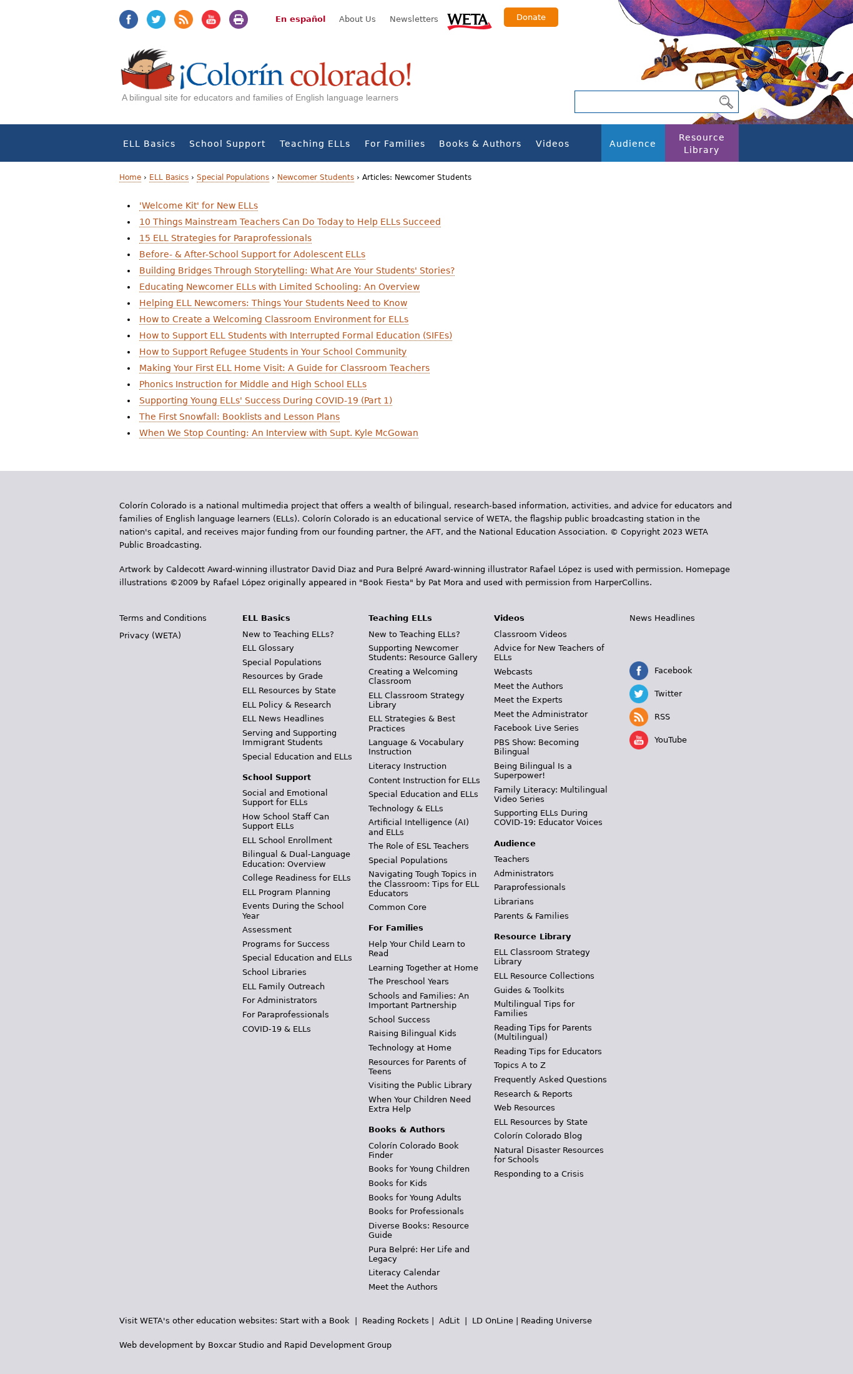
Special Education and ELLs (297, 756)
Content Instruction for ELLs (424, 780)
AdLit (449, 1320)
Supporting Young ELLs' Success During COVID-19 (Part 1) (265, 400)
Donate (531, 17)
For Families (395, 144)
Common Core (397, 907)
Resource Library (702, 143)
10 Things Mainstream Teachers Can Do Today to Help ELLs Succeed (290, 222)
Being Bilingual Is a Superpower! (533, 770)
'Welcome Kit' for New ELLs (198, 205)
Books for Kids (397, 1183)
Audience (632, 144)
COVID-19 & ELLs (276, 1029)
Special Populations (233, 177)
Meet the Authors (403, 1287)
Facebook (128, 19)
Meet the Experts (528, 699)
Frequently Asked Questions (550, 1079)
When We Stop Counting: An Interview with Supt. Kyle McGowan (278, 433)
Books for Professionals (416, 1211)
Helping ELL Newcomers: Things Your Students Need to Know (273, 303)
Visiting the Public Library (420, 1085)
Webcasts (513, 671)
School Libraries (274, 972)
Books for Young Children (419, 1169)
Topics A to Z (520, 1065)
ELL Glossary (268, 648)
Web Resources (524, 1107)
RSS (183, 19)
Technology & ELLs (405, 808)
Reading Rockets (395, 1320)
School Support (227, 144)
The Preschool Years (408, 981)
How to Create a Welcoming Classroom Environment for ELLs (273, 319)
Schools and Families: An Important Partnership (418, 1000)
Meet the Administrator (541, 714)
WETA (470, 19)
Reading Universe (556, 1320)
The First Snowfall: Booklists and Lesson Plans (239, 417)
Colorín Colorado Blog (538, 1135)
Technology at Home (409, 1047)
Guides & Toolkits (529, 990)
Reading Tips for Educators (548, 1051)
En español (300, 19)
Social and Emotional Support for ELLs (285, 797)
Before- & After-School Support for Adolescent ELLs (252, 254)
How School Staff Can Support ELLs (285, 821)
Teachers (512, 859)
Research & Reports (533, 1094)
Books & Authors (480, 144)
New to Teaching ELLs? (288, 634)
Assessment (267, 929)
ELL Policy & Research (286, 704)
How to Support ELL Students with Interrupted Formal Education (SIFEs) (295, 335)
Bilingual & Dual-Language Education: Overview (296, 858)
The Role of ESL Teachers (418, 846)
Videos (552, 144)
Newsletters (414, 19)
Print (238, 19)
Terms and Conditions (163, 618)
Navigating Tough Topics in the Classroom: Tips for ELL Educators (423, 883)
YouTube (211, 19)
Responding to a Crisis (539, 1174)
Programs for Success (286, 944)
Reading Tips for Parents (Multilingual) (543, 1032)
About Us (357, 19)
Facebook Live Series (536, 728)
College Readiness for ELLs (296, 877)
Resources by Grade (282, 676)
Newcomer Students (315, 177)
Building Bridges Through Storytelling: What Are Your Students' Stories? (297, 270)
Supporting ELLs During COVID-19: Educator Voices (548, 817)
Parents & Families (531, 916)
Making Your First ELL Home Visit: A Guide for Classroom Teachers (284, 368)
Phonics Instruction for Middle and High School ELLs (253, 384)
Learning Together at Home (423, 967)
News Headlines (662, 618)
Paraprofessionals (530, 887)
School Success (399, 1019)
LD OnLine (492, 1320)
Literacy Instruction (407, 766)
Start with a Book (315, 1320)
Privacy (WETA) (150, 635)
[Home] (272, 81)
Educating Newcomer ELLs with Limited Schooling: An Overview (279, 287)
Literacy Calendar (404, 1272)
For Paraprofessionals (285, 1014)
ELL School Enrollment (287, 840)
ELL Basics (149, 144)
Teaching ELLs (315, 144)
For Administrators (279, 1000)
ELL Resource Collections (544, 976)
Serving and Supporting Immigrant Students (289, 737)
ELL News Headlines (283, 718)
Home (130, 177)
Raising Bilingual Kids (412, 1033)
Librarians (514, 901)
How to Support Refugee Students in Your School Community (273, 352)
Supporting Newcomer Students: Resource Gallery (423, 652)
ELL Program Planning (286, 892)
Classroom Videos (530, 634)
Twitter (156, 19)
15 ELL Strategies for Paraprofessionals (225, 238)
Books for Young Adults (414, 1197)
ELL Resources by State (289, 690)
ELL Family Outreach (283, 986)
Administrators (524, 873)
